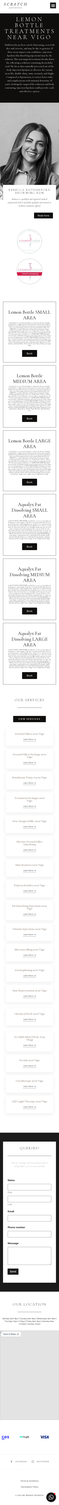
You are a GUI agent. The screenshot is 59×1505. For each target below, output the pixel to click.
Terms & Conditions (29, 1481)
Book (30, 353)
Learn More (28, 739)
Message (13, 1243)
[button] (53, 5)
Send (13, 1271)
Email (11, 1211)
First (10, 1192)
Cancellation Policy (29, 1487)
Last (10, 1204)
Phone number (16, 1227)
